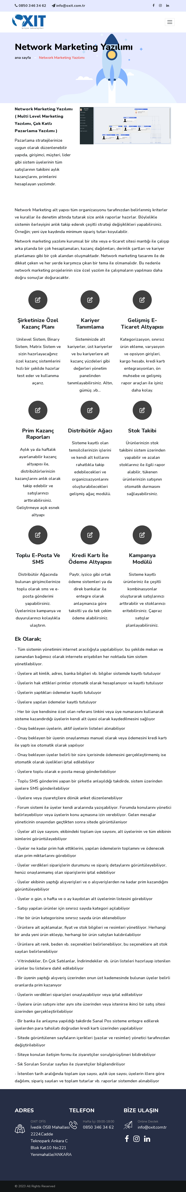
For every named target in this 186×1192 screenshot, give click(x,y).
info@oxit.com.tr (70, 5)
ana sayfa (23, 57)
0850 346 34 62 (32, 5)
